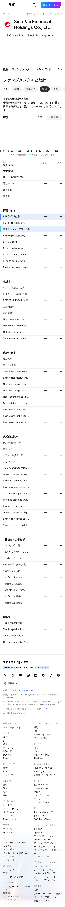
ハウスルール (9, 856)
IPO (5, 795)
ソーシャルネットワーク (15, 842)
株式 (5, 737)
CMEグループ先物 (43, 768)
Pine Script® (9, 819)
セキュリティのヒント (45, 846)
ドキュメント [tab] (43, 69)
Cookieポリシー (42, 839)
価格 (36, 730)
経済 (5, 784)
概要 (36, 747)
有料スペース (9, 899)
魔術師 (6, 892)
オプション (8, 812)
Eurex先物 (39, 771)
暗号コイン (8, 747)
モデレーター (9, 859)
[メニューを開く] (4, 5)
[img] (49, 35)
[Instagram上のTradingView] (28, 675)
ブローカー (39, 751)
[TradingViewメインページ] (15, 662)
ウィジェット (40, 866)
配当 (5, 791)
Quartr (44, 709)
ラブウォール (9, 845)
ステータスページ (42, 856)
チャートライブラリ (44, 869)
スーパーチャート (12, 727)
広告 (36, 890)
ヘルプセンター (41, 795)
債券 (5, 744)
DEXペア (7, 754)
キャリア (38, 798)
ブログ (37, 791)
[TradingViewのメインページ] (12, 5)
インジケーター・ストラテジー (16, 888)
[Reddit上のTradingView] (58, 675)
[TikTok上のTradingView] (51, 675)
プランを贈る (40, 737)
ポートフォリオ (11, 805)
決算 (5, 788)
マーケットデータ (42, 734)
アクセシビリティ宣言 (45, 843)
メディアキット (41, 802)
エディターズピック (13, 876)
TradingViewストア (43, 812)
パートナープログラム (45, 897)
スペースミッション (44, 788)
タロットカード (41, 815)
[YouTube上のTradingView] (20, 675)
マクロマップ (9, 815)
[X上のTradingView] (5, 675)
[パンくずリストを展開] (20, 14)
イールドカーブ (11, 808)
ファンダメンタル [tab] (22, 69)
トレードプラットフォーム (47, 880)
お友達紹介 (8, 849)
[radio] (40, 117)
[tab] (17, 89)
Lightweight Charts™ (44, 873)
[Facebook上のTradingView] (13, 675)
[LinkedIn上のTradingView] (35, 675)
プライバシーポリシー (45, 836)
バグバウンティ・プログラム (47, 851)
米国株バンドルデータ (45, 775)
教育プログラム (41, 900)
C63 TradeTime (42, 819)
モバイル (7, 829)
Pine (5, 758)
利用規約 (38, 829)
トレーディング (11, 869)
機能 (36, 727)
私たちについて (41, 784)
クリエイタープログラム (15, 852)
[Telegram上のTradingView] (43, 675)
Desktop (7, 832)
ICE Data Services (25, 690)
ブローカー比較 (41, 754)
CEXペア (7, 751)
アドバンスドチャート (45, 876)
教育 (5, 873)
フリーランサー (11, 896)
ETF (5, 740)
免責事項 (38, 832)
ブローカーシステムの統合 (47, 893)
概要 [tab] (5, 69)
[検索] (34, 5)
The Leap (39, 758)
